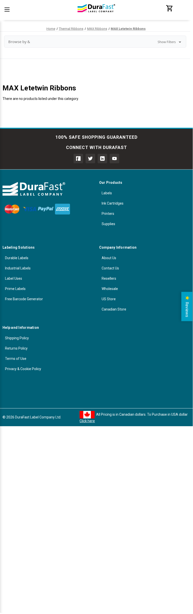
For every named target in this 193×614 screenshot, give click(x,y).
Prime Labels (15, 289)
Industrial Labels (18, 268)
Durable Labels (16, 258)
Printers (108, 214)
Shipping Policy (17, 338)
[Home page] (96, 15)
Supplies (108, 224)
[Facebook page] (78, 158)
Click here (87, 421)
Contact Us (110, 268)
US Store (109, 299)
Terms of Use (15, 359)
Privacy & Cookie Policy (23, 369)
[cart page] (169, 11)
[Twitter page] (90, 158)
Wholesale (110, 289)
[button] (95, 42)
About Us (109, 258)
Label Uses (13, 278)
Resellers (109, 278)
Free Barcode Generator (24, 299)
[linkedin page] (102, 158)
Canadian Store (114, 309)
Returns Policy (16, 348)
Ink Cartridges (112, 203)
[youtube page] (114, 158)
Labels (107, 193)
